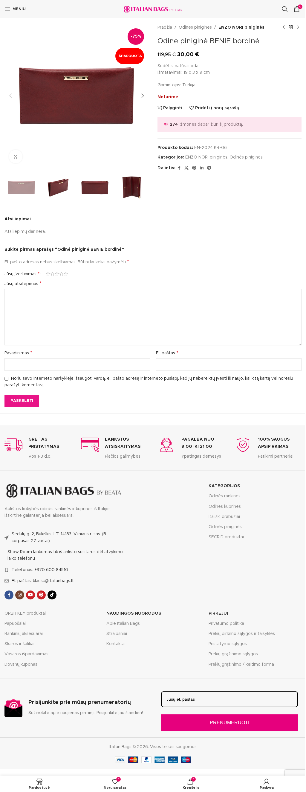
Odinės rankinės (225, 496)
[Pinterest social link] (194, 168)
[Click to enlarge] (15, 156)
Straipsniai (116, 634)
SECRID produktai (226, 537)
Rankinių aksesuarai (23, 634)
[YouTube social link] (30, 594)
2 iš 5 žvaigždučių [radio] (52, 274)
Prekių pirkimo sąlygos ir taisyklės (242, 634)
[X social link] (186, 168)
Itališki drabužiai (224, 517)
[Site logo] (153, 9)
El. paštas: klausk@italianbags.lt (43, 581)
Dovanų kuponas (20, 664)
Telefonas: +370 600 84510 (40, 570)
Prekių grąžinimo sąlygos (233, 654)
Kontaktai (116, 644)
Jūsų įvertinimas (22, 273)
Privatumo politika (226, 624)
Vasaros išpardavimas (26, 654)
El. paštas (167, 352)
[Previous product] (283, 27)
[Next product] (298, 27)
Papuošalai (15, 624)
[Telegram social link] (209, 168)
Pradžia (164, 27)
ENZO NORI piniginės (241, 27)
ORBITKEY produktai (25, 613)
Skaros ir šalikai (19, 644)
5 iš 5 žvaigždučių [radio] (66, 274)
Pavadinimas (18, 352)
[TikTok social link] (52, 594)
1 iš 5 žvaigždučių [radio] (48, 274)
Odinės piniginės (195, 27)
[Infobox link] (38, 448)
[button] (10, 96)
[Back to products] (290, 27)
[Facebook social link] (179, 168)
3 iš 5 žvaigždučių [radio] (57, 274)
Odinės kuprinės (225, 507)
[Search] (285, 9)
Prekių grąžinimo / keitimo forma (241, 664)
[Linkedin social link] (201, 168)
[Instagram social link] (19, 594)
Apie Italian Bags (123, 624)
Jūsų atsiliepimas (23, 283)
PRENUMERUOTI (229, 722)
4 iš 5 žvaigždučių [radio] (61, 274)
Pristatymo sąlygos (228, 644)
